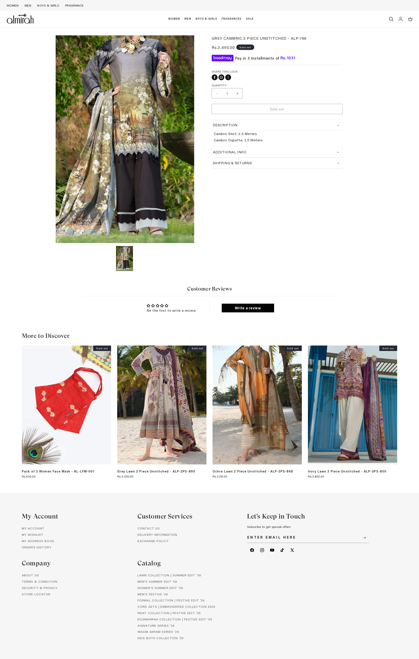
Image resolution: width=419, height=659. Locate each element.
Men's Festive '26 (152, 594)
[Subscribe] (364, 538)
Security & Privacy (40, 588)
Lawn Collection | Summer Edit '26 (169, 575)
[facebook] (215, 77)
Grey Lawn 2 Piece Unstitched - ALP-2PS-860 (156, 471)
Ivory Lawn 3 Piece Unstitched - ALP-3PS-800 (347, 471)
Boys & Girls (48, 5)
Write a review (248, 308)
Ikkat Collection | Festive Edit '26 (169, 613)
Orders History (37, 547)
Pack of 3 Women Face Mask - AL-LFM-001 (58, 471)
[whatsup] (221, 77)
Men (28, 5)
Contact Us (148, 528)
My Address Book (38, 541)
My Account (33, 528)
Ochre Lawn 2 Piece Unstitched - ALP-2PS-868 (253, 471)
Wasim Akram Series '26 (158, 632)
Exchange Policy (153, 541)
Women (13, 5)
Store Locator (36, 594)
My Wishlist (32, 534)
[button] (174, 19)
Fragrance (74, 5)
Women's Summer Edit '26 (160, 588)
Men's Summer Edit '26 (157, 581)
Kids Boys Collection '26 (160, 638)
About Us (30, 575)
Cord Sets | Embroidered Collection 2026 (176, 606)
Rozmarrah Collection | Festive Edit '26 (174, 619)
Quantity (219, 85)
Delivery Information (157, 534)
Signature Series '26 (156, 625)
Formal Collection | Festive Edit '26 (171, 600)
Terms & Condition (39, 581)
